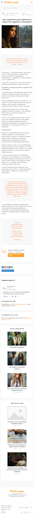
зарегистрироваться (20, 304)
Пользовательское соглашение (17, 496)
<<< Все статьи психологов (9, 8)
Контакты (3, 512)
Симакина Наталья (14, 13)
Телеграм (29, 318)
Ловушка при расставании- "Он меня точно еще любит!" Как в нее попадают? (17, 469)
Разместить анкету (6, 505)
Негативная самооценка (17, 347)
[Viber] (10, 267)
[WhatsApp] (12, 267)
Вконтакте (4, 319)
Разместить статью (6, 507)
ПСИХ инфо (11, 2)
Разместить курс (5, 509)
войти (10, 304)
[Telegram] (7, 267)
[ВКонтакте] (3, 267)
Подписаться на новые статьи (15, 255)
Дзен (9, 319)
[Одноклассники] (5, 267)
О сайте (3, 511)
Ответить (5, 296)
